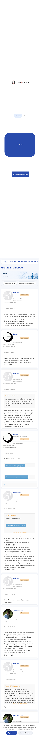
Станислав (17, 493)
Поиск (21, 145)
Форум (18, 116)
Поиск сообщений (10, 283)
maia (6, 485)
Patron (15, 334)
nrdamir (16, 292)
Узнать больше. (25, 733)
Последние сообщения (26, 283)
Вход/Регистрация (21, 174)
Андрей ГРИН (17, 611)
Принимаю (11, 733)
